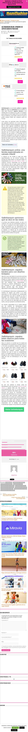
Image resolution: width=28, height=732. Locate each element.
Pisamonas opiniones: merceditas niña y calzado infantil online (10, 494)
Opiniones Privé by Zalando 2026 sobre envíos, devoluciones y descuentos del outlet (12, 555)
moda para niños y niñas (17, 161)
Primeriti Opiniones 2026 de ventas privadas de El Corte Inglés (11, 519)
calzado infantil (20, 280)
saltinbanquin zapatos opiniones (7, 490)
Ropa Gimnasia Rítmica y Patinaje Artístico (13, 572)
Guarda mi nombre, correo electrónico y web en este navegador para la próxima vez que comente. (13, 647)
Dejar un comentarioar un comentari (10, 32)
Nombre (3, 632)
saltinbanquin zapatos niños (7, 488)
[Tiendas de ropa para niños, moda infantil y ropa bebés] (14, 13)
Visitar (20, 60)
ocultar (15, 144)
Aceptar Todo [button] (15, 727)
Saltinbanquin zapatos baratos (7, 487)
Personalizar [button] (14, 730)
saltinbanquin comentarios (19, 482)
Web (2, 641)
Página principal (5, 20)
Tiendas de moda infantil (14, 31)
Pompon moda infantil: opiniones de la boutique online (18, 497)
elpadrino (5, 31)
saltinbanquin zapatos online (21, 488)
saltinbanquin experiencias (6, 484)
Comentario (4, 620)
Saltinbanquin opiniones (21, 485)
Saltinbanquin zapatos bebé (21, 487)
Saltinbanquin (9, 482)
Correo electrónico (6, 637)
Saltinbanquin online (18, 484)
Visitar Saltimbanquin (14, 409)
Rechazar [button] (22, 727)
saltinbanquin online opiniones (7, 485)
